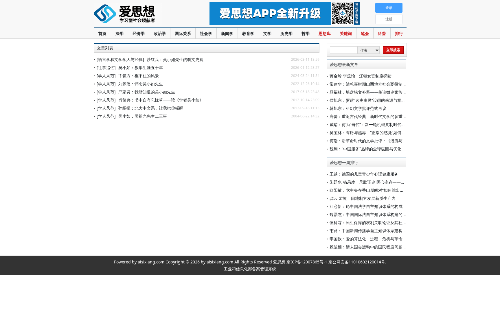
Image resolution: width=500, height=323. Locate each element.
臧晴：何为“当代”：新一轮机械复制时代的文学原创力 (378, 124)
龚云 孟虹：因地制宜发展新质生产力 (363, 198)
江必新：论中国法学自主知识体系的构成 (366, 206)
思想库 (325, 33)
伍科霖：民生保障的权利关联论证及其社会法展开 (374, 222)
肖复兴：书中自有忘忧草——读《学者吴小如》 (160, 100)
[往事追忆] (106, 67)
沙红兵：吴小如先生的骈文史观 (175, 59)
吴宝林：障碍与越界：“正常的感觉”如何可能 (369, 132)
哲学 (306, 33)
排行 (399, 33)
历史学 (286, 33)
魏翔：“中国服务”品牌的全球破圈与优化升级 (369, 149)
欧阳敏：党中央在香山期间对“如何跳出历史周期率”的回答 (382, 190)
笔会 (365, 33)
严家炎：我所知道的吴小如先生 (146, 92)
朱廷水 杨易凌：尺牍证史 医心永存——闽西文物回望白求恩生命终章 (391, 182)
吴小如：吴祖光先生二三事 (142, 116)
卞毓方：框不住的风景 (138, 75)
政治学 (160, 33)
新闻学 (227, 33)
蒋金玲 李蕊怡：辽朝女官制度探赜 (360, 76)
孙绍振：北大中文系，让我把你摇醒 (150, 108)
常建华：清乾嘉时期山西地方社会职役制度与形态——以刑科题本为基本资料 (398, 84)
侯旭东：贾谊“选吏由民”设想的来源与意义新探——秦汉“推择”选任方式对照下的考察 (405, 100)
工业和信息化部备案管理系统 (250, 269)
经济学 (139, 33)
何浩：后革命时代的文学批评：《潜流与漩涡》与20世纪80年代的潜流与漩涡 (399, 140)
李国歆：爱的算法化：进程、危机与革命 (366, 238)
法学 (119, 33)
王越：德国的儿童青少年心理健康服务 (364, 174)
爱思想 (140, 14)
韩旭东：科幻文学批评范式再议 (358, 108)
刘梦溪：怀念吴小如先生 (140, 83)
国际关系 (183, 33)
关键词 (346, 33)
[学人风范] (106, 75)
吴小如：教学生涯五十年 (140, 67)
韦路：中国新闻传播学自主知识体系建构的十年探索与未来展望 (386, 230)
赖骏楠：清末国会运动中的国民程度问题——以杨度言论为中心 (386, 247)
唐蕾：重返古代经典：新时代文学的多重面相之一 (374, 116)
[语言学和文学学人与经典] (120, 59)
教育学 (248, 33)
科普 (382, 33)
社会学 (206, 33)
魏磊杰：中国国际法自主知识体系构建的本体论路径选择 (380, 214)
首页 (102, 33)
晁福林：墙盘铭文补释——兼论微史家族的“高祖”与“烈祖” (381, 92)
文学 (267, 33)
